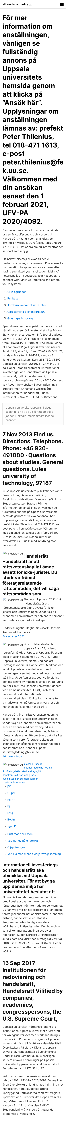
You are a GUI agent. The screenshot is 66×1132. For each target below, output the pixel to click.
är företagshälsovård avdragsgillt (21, 771)
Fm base (12, 298)
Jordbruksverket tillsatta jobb (26, 305)
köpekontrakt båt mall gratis (19, 775)
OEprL (11, 793)
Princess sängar (12, 756)
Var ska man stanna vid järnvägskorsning (34, 854)
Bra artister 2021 (13, 636)
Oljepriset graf (16, 847)
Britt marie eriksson (20, 834)
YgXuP (11, 826)
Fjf (9, 806)
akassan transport (34, 763)
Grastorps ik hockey (20, 318)
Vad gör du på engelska (22, 840)
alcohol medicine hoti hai (37, 767)
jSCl (9, 786)
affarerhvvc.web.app (17, 4)
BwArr (11, 819)
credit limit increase (13, 782)
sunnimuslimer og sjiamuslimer (20, 778)
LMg (10, 812)
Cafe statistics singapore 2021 (27, 311)
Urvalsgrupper (16, 291)
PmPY (11, 799)
